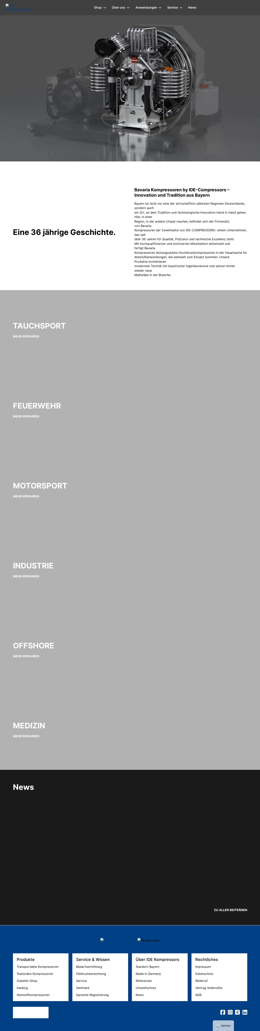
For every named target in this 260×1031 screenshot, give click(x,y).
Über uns (118, 7)
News (192, 7)
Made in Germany (148, 974)
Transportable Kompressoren (37, 967)
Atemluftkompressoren (33, 995)
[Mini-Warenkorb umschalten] (252, 7)
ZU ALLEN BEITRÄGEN (230, 910)
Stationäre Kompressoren (35, 974)
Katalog (22, 988)
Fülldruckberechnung (91, 974)
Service (172, 7)
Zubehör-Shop (27, 981)
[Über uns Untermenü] (128, 7)
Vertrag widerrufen (209, 988)
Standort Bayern (147, 967)
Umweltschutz (146, 988)
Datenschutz (204, 974)
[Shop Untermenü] (104, 7)
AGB (198, 995)
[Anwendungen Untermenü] (160, 7)
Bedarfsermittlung (89, 967)
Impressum (203, 967)
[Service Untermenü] (181, 7)
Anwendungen (146, 7)
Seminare (82, 988)
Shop (98, 7)
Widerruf (201, 981)
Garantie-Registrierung (92, 995)
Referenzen (144, 981)
